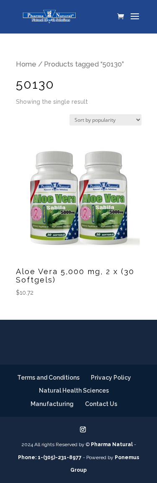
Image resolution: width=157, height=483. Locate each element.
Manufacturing (52, 404)
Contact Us (101, 404)
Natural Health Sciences (74, 390)
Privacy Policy (111, 377)
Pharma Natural (112, 444)
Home (26, 64)
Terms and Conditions (48, 377)
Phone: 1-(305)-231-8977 (50, 457)
